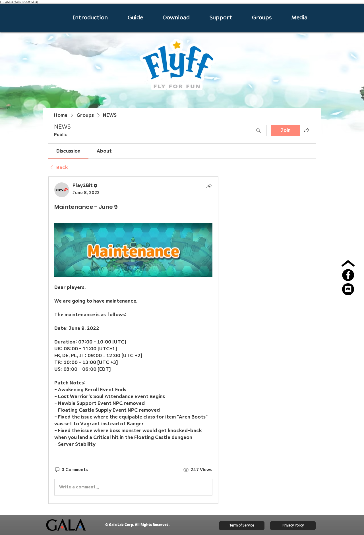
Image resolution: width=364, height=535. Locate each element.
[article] (133, 339)
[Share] (209, 185)
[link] (68, 151)
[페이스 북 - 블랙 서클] (348, 275)
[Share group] (306, 130)
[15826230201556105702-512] (348, 289)
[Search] (258, 130)
